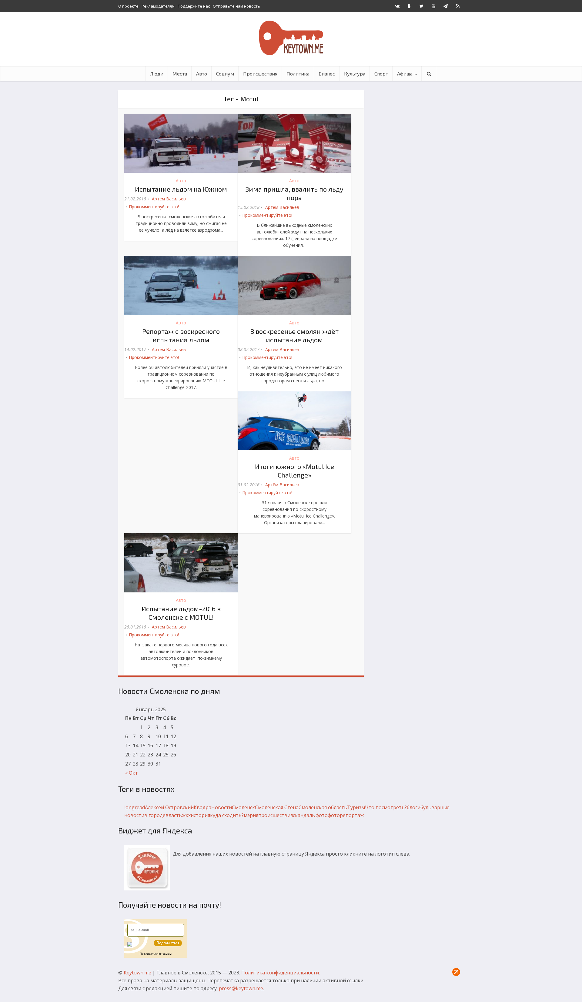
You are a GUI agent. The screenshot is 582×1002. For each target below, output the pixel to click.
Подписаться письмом (156, 953)
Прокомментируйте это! (154, 206)
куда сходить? (227, 815)
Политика (297, 73)
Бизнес (327, 73)
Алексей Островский (169, 807)
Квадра (202, 807)
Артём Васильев (169, 199)
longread (134, 807)
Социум (225, 73)
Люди (156, 73)
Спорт (381, 73)
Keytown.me (137, 972)
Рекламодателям (158, 6)
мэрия (251, 815)
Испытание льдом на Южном (181, 189)
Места (179, 73)
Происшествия (260, 73)
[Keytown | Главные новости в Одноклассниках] (409, 6)
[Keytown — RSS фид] (458, 6)
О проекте (128, 6)
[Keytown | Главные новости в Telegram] (446, 6)
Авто (201, 73)
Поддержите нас (194, 6)
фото (322, 815)
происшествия (275, 815)
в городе (155, 815)
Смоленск (243, 807)
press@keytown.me (241, 988)
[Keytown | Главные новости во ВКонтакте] (397, 6)
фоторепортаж (346, 815)
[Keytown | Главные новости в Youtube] (433, 6)
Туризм (356, 807)
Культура (354, 73)
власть (174, 815)
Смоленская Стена (277, 807)
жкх (186, 815)
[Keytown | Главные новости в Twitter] (421, 6)
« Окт (131, 772)
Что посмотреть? (386, 807)
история (200, 815)
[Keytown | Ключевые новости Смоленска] (291, 38)
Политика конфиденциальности (280, 972)
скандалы (304, 815)
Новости (221, 807)
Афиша (405, 73)
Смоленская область (323, 807)
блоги (413, 807)
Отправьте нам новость (236, 6)
